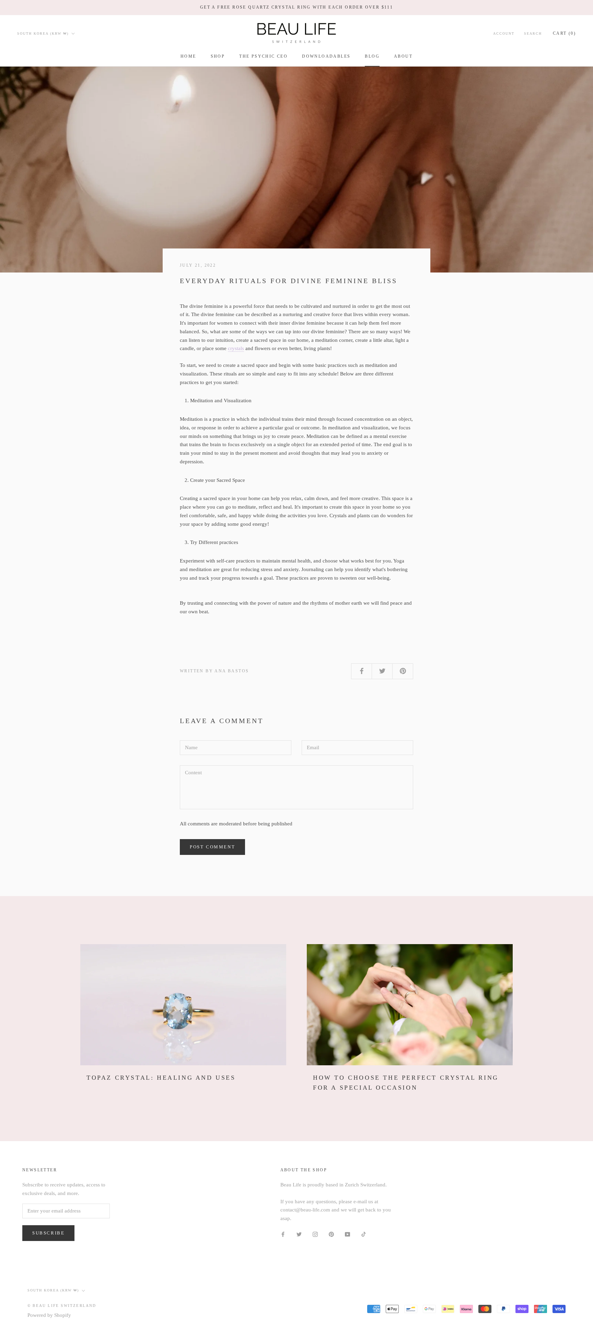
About (403, 56)
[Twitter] (299, 1234)
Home (188, 56)
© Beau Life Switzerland (61, 1305)
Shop (218, 56)
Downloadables (326, 56)
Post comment (212, 846)
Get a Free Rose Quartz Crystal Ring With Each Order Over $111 (296, 7)
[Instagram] (315, 1234)
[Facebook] (283, 1234)
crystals (236, 348)
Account (503, 33)
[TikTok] (363, 1234)
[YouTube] (347, 1234)
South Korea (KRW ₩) (43, 33)
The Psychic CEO (263, 56)
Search (533, 33)
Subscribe (48, 1233)
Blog (372, 56)
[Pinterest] (331, 1234)
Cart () (564, 33)
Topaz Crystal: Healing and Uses (161, 1077)
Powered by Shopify (49, 1315)
